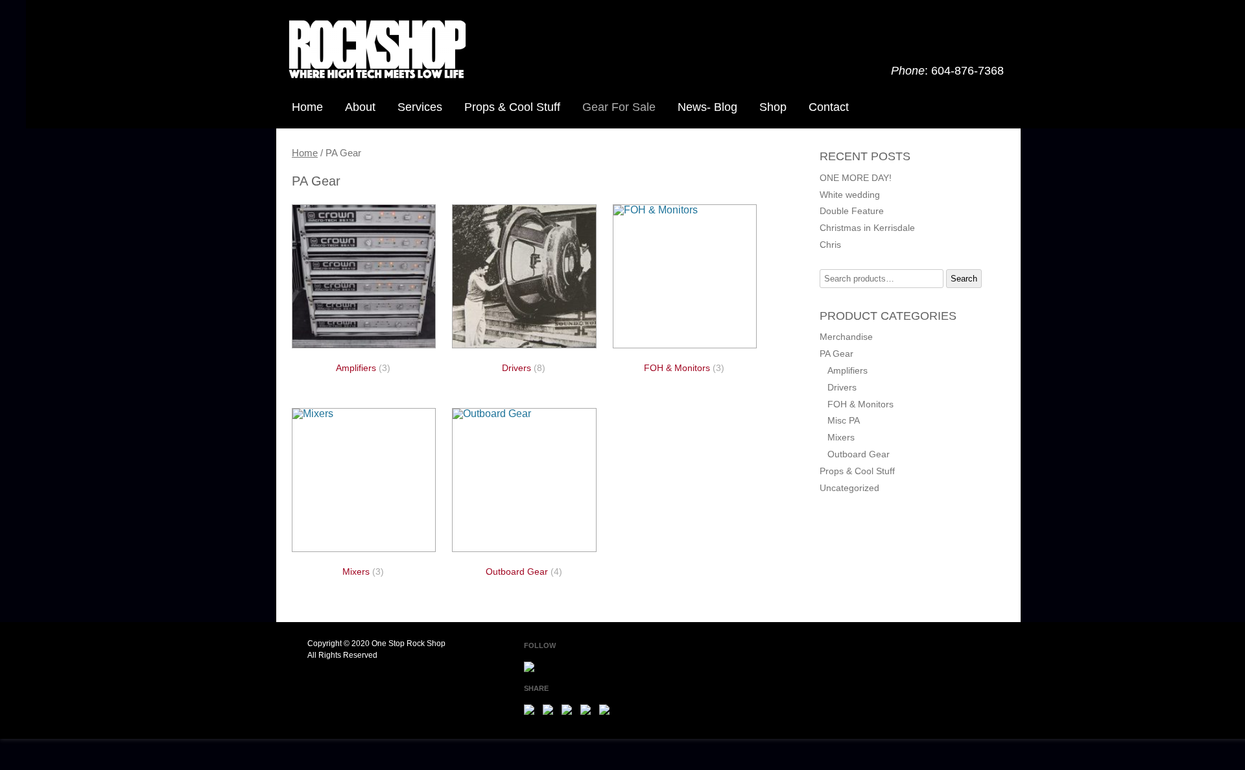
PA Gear (836, 353)
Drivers (842, 387)
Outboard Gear (858, 454)
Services (419, 107)
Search (964, 278)
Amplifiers (847, 370)
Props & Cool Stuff (512, 107)
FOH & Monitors (860, 404)
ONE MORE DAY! (856, 178)
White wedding (850, 194)
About (360, 107)
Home (307, 107)
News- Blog (707, 107)
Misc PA (843, 420)
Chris (830, 244)
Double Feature (852, 211)
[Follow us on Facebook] (532, 669)
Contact (829, 107)
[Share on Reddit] (569, 712)
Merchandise (846, 336)
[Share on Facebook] (532, 712)
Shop (773, 107)
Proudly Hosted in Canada (886, 643)
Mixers (841, 437)
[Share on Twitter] (550, 712)
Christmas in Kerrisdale (867, 228)
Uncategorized (849, 488)
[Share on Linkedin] (607, 712)
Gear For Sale (619, 107)
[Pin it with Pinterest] (588, 712)
